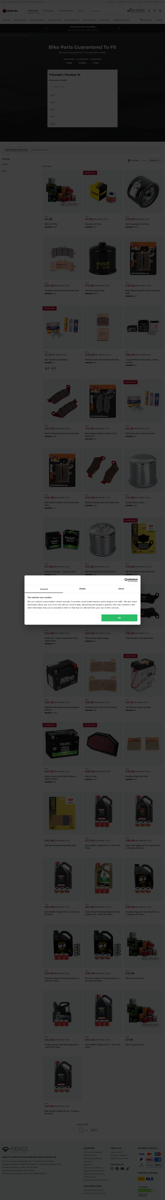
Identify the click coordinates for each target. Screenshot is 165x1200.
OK (119, 618)
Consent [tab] (44, 589)
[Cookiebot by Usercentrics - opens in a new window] (126, 580)
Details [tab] (82, 588)
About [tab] (121, 588)
